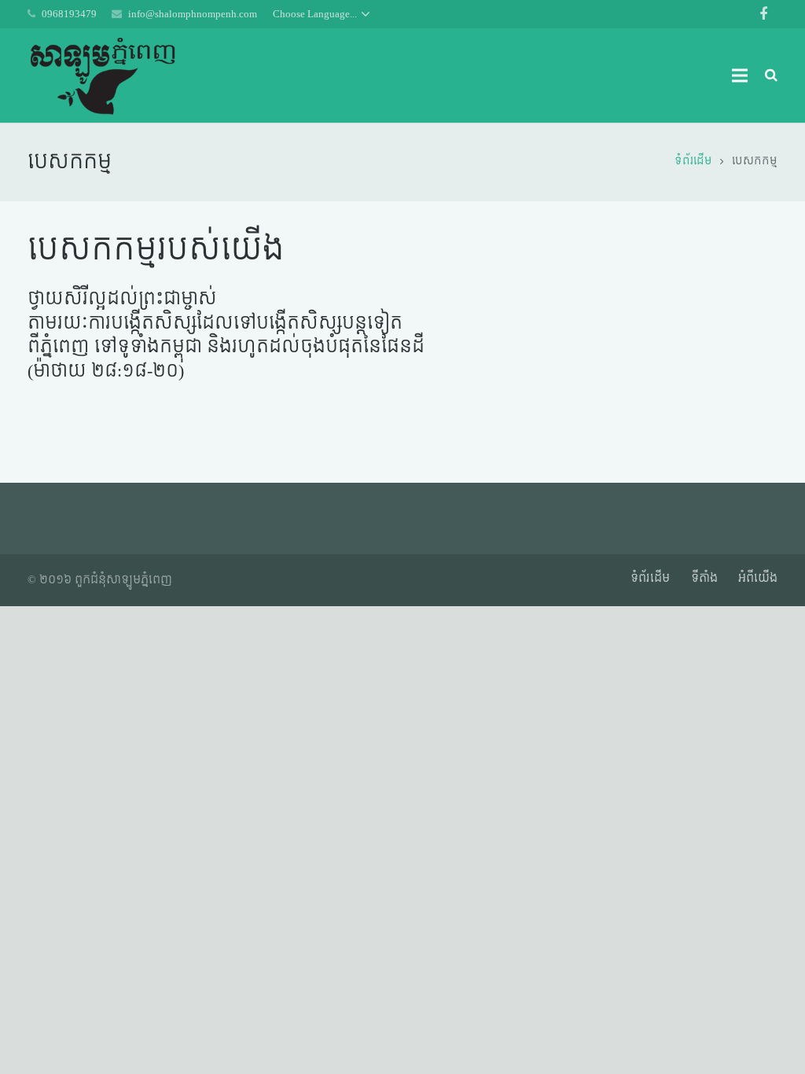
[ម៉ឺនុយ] (738, 75)
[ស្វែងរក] (771, 75)
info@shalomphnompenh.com (192, 14)
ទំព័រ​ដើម (693, 161)
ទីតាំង (704, 578)
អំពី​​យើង (757, 578)
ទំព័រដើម (650, 578)
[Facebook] (763, 14)
